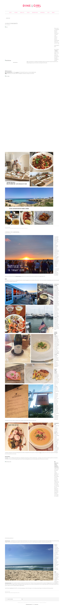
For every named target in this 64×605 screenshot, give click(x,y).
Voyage (9, 227)
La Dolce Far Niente (11, 23)
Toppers (55, 335)
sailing (14, 592)
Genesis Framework (36, 602)
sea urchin (17, 72)
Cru (54, 286)
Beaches (55, 544)
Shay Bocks (26, 602)
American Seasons (18, 276)
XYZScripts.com (36, 604)
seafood (23, 228)
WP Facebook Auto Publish (29, 604)
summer (18, 592)
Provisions (6, 457)
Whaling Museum (7, 540)
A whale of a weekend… (12, 232)
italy (14, 228)
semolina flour (26, 228)
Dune (40, 452)
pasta (11, 72)
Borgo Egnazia (12, 228)
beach (9, 592)
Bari (9, 228)
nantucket (11, 592)
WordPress (44, 602)
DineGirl (32, 5)
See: (6, 73)
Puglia (56, 50)
